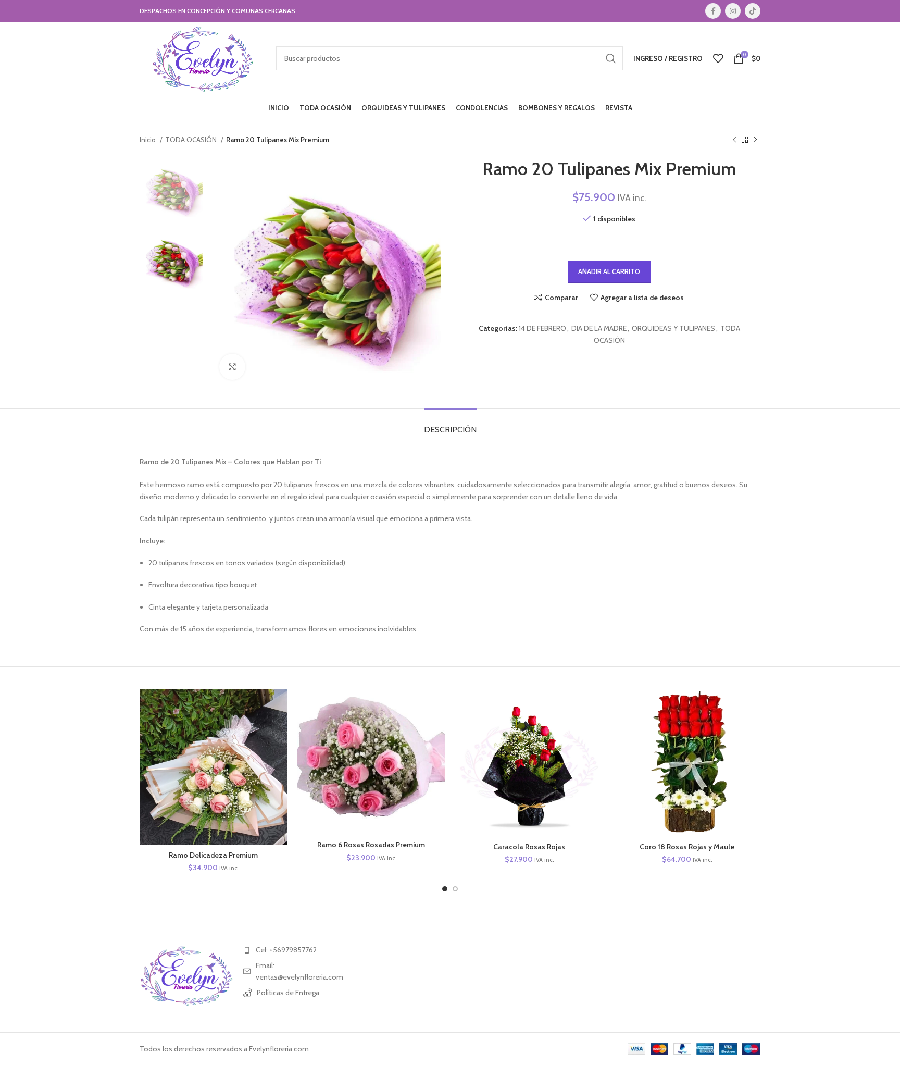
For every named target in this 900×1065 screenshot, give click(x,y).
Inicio (148, 139)
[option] (172, 189)
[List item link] (289, 950)
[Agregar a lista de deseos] (279, 753)
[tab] (450, 424)
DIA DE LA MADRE (599, 328)
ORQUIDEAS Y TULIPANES (673, 328)
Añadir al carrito (609, 271)
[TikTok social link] (752, 11)
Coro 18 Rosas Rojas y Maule (687, 846)
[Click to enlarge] (232, 367)
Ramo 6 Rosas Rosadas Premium (371, 844)
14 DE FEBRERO (542, 328)
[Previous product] (734, 140)
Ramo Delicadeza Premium (213, 855)
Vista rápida (279, 729)
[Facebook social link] (713, 11)
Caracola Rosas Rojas (529, 846)
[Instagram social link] (733, 11)
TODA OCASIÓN (191, 139)
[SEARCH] (611, 58)
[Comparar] (279, 706)
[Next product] (755, 140)
